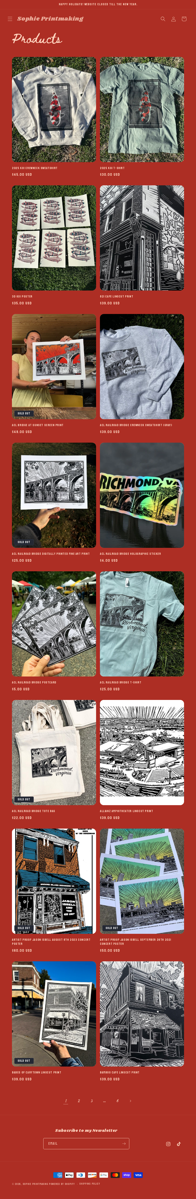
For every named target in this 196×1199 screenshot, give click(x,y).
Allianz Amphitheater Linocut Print (126, 811)
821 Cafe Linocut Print (116, 297)
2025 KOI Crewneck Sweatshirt (35, 168)
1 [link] (66, 1100)
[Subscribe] (124, 1143)
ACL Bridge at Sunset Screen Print (38, 425)
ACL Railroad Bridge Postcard (34, 683)
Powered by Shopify (62, 1184)
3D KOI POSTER (22, 297)
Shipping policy (89, 1184)
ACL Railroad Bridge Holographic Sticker (130, 554)
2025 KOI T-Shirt (112, 168)
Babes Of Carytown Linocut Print (36, 1073)
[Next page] (130, 1101)
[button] (10, 19)
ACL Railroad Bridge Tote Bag (33, 811)
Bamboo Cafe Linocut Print (120, 1073)
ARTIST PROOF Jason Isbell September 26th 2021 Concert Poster (135, 942)
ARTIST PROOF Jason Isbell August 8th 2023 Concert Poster (51, 942)
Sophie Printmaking (35, 1184)
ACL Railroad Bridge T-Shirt (120, 683)
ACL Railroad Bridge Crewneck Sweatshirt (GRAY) (136, 425)
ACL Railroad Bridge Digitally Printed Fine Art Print (51, 554)
